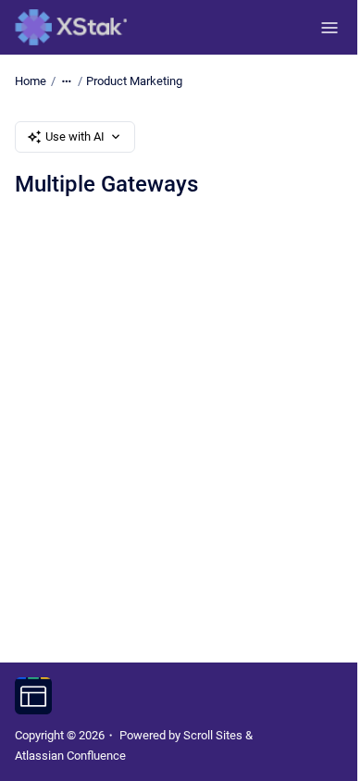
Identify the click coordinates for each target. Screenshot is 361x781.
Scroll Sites (213, 735)
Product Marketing (134, 81)
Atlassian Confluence (70, 755)
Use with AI (75, 136)
